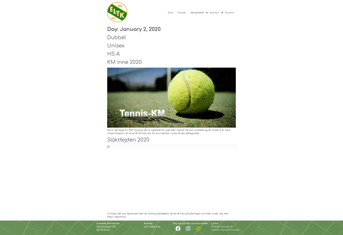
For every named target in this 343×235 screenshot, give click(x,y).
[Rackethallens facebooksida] (178, 228)
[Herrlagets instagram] (198, 228)
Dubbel (116, 37)
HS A (113, 54)
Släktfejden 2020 (128, 140)
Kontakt (229, 13)
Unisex (116, 46)
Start (170, 13)
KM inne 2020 (124, 62)
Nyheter (182, 13)
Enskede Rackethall (221, 226)
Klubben (214, 13)
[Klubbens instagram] (188, 228)
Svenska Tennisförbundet (225, 230)
